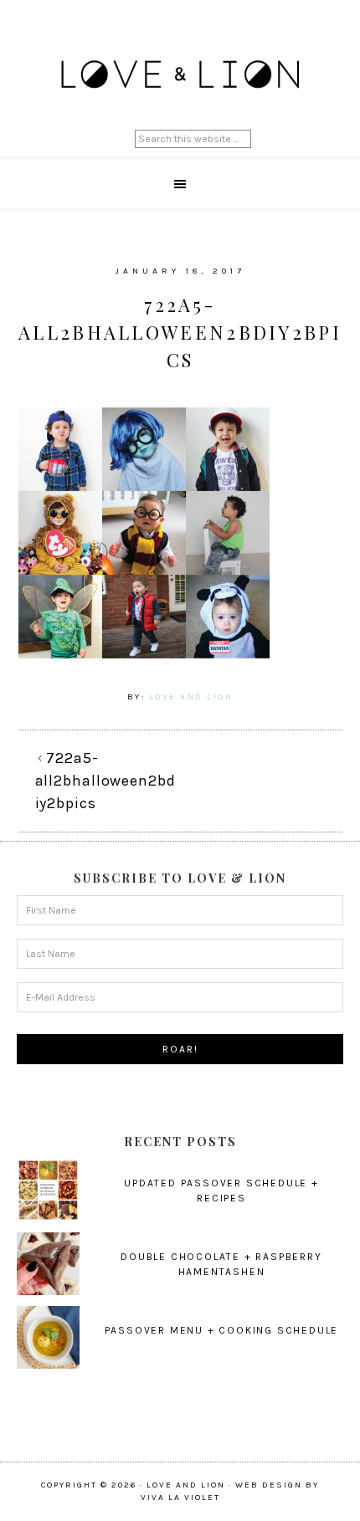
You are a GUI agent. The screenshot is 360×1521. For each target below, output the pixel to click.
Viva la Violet (180, 1498)
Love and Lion (180, 75)
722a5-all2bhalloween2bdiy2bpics (105, 780)
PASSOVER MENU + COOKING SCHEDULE (222, 1330)
